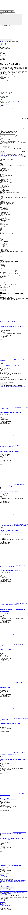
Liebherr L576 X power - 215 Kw (10, 366)
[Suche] (10, 19)
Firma (16, 136)
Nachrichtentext (17, 148)
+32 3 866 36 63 (16, 101)
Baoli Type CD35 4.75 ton (8, 799)
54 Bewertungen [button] (4, 47)
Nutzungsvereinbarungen (19, 155)
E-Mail (16, 145)
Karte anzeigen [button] (24, 118)
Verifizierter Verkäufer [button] (5, 80)
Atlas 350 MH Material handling (9, 451)
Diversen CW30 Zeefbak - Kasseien (11, 865)
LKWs (1, 880)
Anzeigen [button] (10, 101)
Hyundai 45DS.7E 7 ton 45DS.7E (10, 570)
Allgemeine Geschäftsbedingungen (8, 891)
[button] (14, 32)
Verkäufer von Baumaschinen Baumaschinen (11, 884)
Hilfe (6, 886)
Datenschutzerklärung (22, 891)
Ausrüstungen (14, 880)
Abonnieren (3, 384)
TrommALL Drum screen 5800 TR (10, 412)
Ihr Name (17, 135)
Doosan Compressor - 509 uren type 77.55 (13, 326)
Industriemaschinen (19, 881)
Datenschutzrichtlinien (5, 155)
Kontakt (9, 886)
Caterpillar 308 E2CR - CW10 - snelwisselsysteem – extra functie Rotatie (13, 531)
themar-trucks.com (4, 104)
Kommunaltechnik (22, 880)
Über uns (2, 886)
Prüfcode (23, 151)
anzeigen (3, 289)
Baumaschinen (7, 880)
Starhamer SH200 (5, 687)
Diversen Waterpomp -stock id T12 (10, 723)
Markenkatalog (3, 893)
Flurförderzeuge (11, 881)
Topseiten (9, 893)
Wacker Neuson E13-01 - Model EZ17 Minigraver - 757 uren (11, 839)
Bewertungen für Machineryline (17, 892)
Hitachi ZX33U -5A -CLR (7, 649)
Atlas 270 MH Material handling (9, 491)
